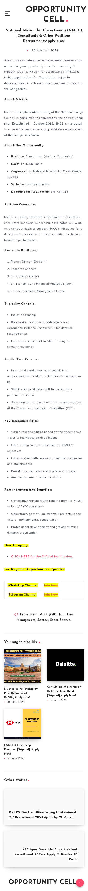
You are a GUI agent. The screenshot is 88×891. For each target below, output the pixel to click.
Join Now (51, 585)
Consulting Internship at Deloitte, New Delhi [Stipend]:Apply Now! (64, 691)
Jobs (62, 614)
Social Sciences (61, 620)
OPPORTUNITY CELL (56, 15)
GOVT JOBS (47, 614)
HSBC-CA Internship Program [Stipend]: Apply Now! (21, 749)
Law (70, 614)
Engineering (28, 614)
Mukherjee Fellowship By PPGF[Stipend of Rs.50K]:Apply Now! (21, 693)
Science (42, 620)
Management (25, 620)
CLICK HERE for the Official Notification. (42, 556)
